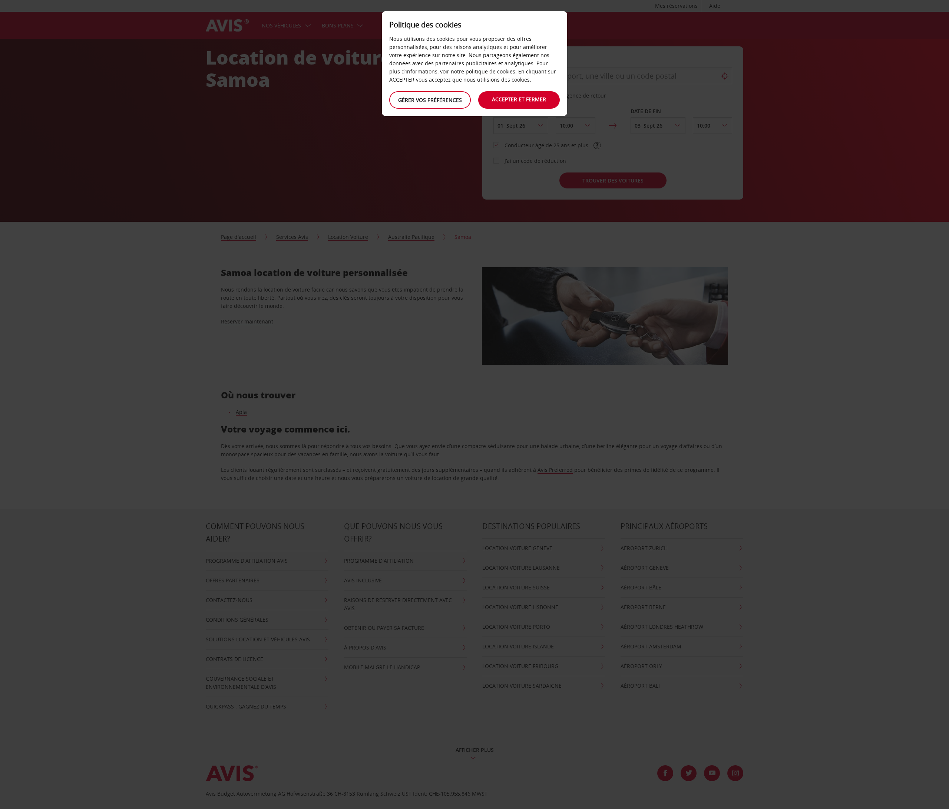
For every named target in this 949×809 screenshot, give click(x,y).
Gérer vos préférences (430, 99)
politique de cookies (490, 71)
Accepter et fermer (519, 99)
